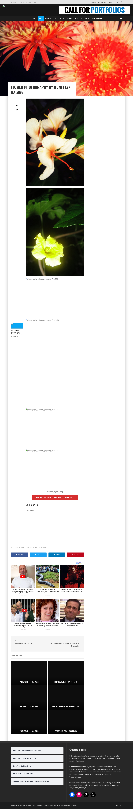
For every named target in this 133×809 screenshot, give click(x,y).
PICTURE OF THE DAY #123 (24, 642)
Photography (43, 547)
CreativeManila (75, 767)
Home (34, 18)
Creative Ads (72, 18)
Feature (84, 18)
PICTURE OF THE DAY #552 (28, 2)
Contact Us (102, 2)
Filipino (18, 547)
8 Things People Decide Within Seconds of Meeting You (65, 643)
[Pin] (17, 110)
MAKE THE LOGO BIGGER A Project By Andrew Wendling (16, 332)
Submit (110, 2)
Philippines (34, 547)
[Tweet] (17, 105)
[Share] (17, 101)
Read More (15, 336)
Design (48, 18)
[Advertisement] (55, 529)
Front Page (25, 547)
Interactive (59, 18)
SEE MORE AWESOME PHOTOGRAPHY (55, 497)
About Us (93, 2)
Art (40, 18)
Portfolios (97, 18)
